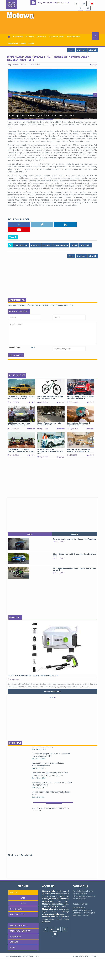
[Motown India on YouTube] (92, 3)
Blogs (31, 43)
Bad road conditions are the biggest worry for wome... (79, 424)
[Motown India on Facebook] (76, 3)
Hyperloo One (21, 245)
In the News (18, 37)
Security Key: (15, 347)
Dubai (74, 245)
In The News (15, 743)
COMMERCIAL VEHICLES (17, 43)
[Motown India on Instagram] (80, 8)
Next (71, 50)
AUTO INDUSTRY (73, 37)
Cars (23, 898)
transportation (61, 245)
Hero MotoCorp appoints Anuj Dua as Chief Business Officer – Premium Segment (50, 757)
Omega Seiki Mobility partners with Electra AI (50, 801)
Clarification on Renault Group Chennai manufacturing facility (48, 747)
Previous (81, 50)
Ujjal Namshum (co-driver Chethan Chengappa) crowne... (21, 450)
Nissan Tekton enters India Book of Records (49, 424)
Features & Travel (57, 37)
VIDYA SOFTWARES (92, 957)
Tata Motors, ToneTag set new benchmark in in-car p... (21, 397)
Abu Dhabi (85, 245)
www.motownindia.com (53, 914)
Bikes (23, 903)
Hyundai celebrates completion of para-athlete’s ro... (50, 451)
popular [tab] (74, 534)
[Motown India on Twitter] (84, 3)
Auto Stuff (41, 37)
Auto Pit (14, 892)
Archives (14, 942)
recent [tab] (29, 534)
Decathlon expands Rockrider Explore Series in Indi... (50, 397)
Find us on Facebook (20, 855)
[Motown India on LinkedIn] (88, 8)
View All (92, 50)
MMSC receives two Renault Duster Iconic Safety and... (19, 424)
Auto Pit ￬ (29, 37)
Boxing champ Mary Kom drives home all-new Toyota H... (80, 397)
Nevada (46, 245)
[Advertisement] (53, 25)
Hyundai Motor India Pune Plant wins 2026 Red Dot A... (78, 450)
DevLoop (35, 245)
